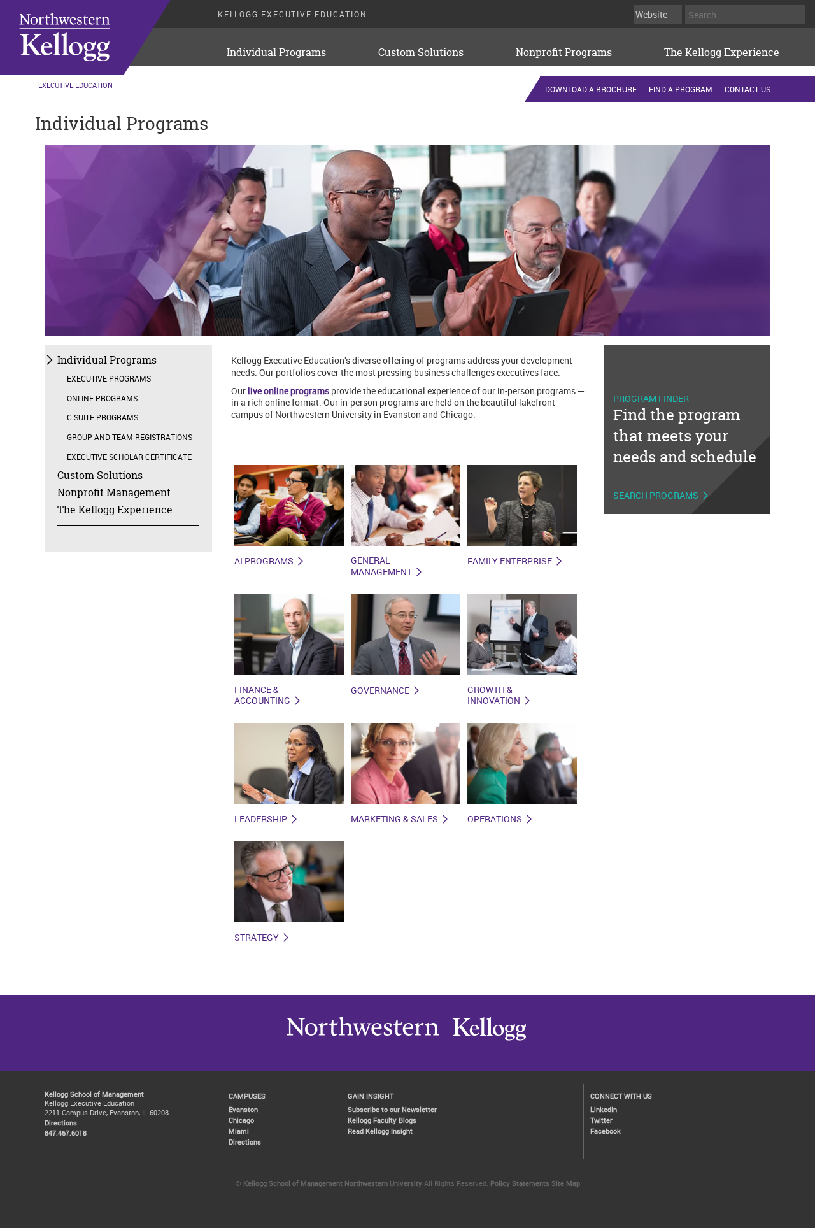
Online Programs (102, 398)
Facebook (605, 1131)
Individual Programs (276, 52)
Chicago (241, 1120)
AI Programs (264, 561)
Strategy (256, 937)
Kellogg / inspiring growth (363, 1040)
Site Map (565, 1183)
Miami (239, 1131)
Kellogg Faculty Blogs (382, 1120)
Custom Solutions (421, 52)
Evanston (243, 1109)
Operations (494, 819)
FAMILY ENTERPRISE (509, 561)
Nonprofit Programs (564, 52)
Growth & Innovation (493, 696)
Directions (61, 1122)
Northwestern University (486, 1040)
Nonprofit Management (114, 492)
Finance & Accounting (262, 696)
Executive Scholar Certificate (129, 457)
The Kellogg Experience (721, 52)
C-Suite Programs (102, 417)
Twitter (601, 1120)
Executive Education (75, 85)
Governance (380, 690)
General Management (381, 566)
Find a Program (680, 89)
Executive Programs (109, 378)
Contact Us (747, 89)
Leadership (260, 819)
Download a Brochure (591, 89)
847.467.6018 (66, 1133)
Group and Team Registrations (129, 437)
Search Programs (655, 495)
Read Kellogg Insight (380, 1131)
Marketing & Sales (394, 819)
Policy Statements (519, 1183)
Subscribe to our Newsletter (392, 1109)
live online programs (288, 391)
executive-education (101, 37)
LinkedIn (603, 1109)
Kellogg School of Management (94, 1094)
